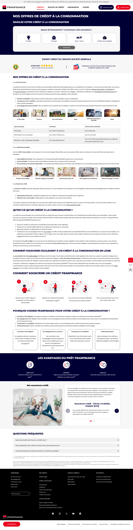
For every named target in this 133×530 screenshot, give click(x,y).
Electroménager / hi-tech (110, 178)
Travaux (39, 119)
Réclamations (71, 482)
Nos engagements (15, 479)
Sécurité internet (103, 524)
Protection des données (74, 524)
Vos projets (100, 473)
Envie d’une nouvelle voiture (103, 479)
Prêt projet (21, 119)
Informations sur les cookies (89, 524)
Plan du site (14, 487)
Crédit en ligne (43, 476)
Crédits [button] (40, 7)
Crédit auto (42, 487)
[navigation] (79, 7)
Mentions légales (61, 524)
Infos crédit (71, 479)
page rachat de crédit (73, 205)
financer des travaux (98, 89)
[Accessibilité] (130, 269)
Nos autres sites (16, 493)
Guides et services (73, 473)
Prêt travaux (42, 492)
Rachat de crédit (56, 7)
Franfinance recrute (16, 482)
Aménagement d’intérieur (88, 178)
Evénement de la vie (66, 178)
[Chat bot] (130, 260)
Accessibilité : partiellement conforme (120, 524)
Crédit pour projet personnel (103, 476)
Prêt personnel (43, 484)
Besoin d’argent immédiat (44, 178)
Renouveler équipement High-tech (48, 505)
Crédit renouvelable (22, 178)
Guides (86, 7)
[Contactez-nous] (130, 265)
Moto (112, 119)
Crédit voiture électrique (45, 489)
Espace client (125, 7)
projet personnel (20, 92)
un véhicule (109, 89)
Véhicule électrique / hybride (94, 119)
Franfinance (15, 473)
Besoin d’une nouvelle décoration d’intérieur (50, 507)
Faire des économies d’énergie (104, 482)
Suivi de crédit (107, 7)
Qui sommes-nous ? (16, 476)
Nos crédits (43, 473)
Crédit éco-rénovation (45, 494)
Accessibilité (11, 524)
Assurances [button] (73, 7)
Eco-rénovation (57, 119)
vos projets (47, 232)
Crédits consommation (45, 480)
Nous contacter (72, 484)
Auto (75, 119)
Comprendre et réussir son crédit (76, 476)
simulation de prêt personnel (104, 92)
